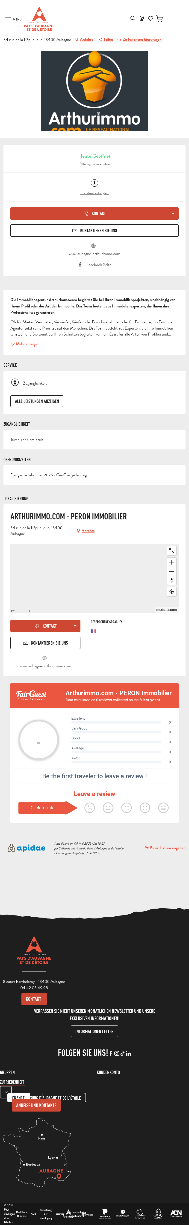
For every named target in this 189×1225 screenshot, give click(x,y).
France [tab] (18, 1098)
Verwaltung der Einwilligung (45, 1214)
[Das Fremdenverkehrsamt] (68, 1213)
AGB (33, 1214)
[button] (133, 18)
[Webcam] (142, 19)
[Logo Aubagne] (34, 954)
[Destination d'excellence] (140, 1213)
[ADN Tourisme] (176, 1213)
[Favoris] (151, 18)
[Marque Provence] (105, 1213)
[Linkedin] (128, 1054)
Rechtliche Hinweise (21, 1214)
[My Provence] (87, 1213)
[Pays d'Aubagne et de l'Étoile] (39, 19)
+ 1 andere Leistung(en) (94, 193)
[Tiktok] (122, 1054)
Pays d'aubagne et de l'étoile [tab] (56, 1098)
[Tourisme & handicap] (158, 1213)
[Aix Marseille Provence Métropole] (122, 1213)
